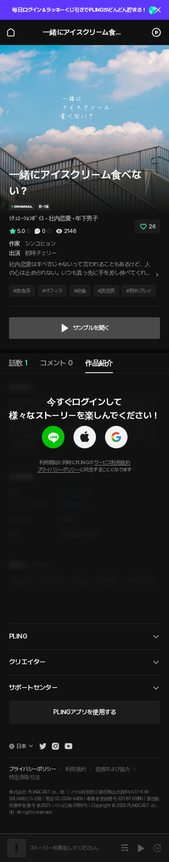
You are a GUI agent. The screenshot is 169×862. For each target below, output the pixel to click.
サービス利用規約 (112, 462)
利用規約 (75, 769)
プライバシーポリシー (58, 470)
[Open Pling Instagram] (55, 746)
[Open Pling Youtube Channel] (68, 746)
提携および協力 (113, 769)
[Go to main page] (11, 32)
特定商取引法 (24, 777)
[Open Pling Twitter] (42, 746)
